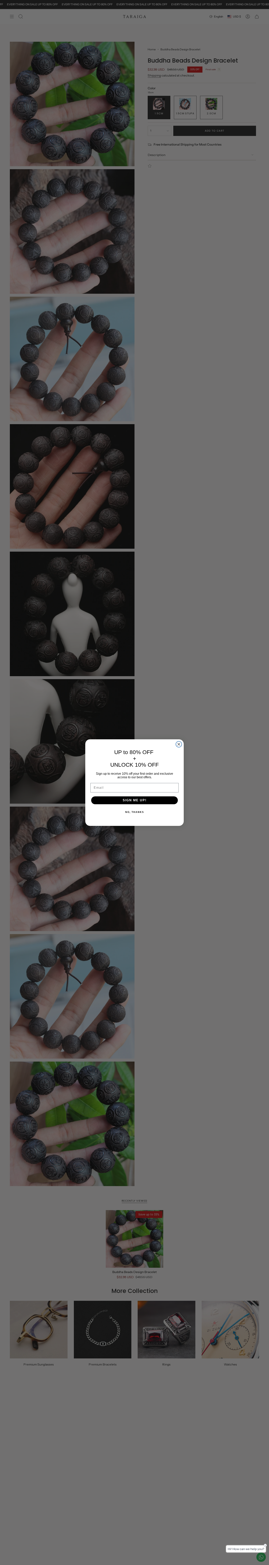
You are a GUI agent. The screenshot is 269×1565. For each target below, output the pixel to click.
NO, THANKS (134, 812)
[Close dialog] (179, 744)
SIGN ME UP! (135, 800)
